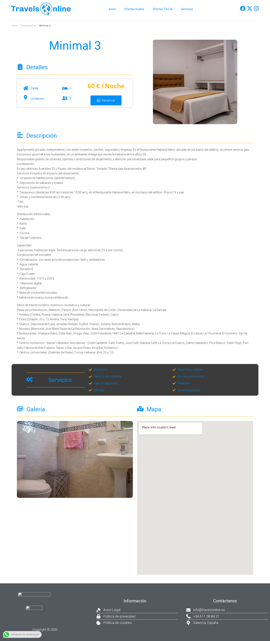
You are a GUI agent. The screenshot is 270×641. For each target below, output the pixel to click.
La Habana (37, 98)
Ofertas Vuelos (134, 9)
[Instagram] (256, 8)
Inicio (112, 9)
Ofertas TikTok (163, 9)
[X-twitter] (249, 8)
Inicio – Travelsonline (24, 25)
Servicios (187, 9)
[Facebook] (243, 8)
